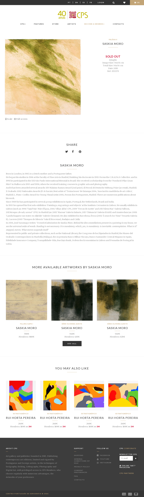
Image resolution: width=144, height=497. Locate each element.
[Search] (113, 2)
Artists (72, 24)
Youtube (104, 459)
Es (84, 2)
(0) (138, 2)
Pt (69, 2)
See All (72, 344)
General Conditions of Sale (82, 461)
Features (39, 24)
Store (55, 24)
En (76, 2)
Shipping (78, 455)
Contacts (118, 24)
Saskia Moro (113, 43)
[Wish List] (124, 2)
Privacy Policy (82, 467)
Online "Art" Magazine (128, 466)
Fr (91, 2)
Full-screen (21, 119)
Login (101, 2)
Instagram (105, 462)
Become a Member (93, 24)
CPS (22, 24)
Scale (9, 119)
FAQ (76, 476)
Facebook (104, 455)
